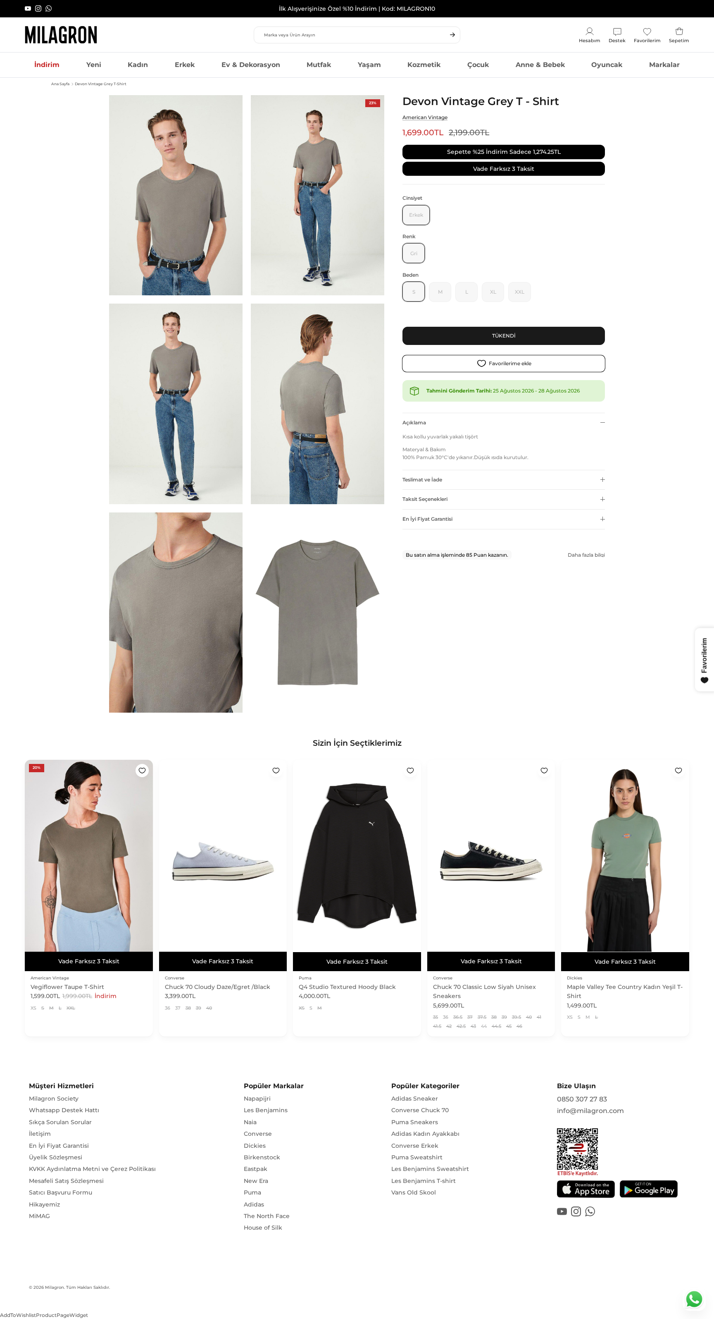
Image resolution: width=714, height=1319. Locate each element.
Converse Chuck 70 (420, 1110)
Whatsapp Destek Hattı (64, 1110)
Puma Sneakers (414, 1122)
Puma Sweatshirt (417, 1157)
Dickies (255, 1145)
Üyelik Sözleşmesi (55, 1157)
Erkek (185, 65)
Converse (258, 1133)
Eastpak (255, 1169)
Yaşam (369, 65)
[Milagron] (61, 35)
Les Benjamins (266, 1110)
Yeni (93, 65)
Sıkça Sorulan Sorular (60, 1122)
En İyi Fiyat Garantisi (427, 519)
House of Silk (263, 1227)
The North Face (267, 1216)
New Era (256, 1181)
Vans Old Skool (413, 1192)
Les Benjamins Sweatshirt (430, 1169)
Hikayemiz (44, 1204)
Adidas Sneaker (414, 1098)
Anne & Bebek (540, 65)
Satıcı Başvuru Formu (60, 1192)
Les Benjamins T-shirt (423, 1181)
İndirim (47, 65)
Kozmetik (423, 65)
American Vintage (424, 117)
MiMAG (39, 1216)
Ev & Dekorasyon (250, 65)
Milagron (54, 1287)
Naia (250, 1122)
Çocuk (478, 65)
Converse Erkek (414, 1145)
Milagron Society (54, 1098)
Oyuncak (606, 65)
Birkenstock (262, 1157)
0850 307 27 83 (582, 1099)
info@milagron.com (590, 1111)
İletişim (40, 1133)
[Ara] (452, 34)
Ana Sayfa (60, 83)
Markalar (664, 65)
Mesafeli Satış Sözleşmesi (66, 1181)
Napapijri (257, 1098)
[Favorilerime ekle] (142, 770)
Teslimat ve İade (422, 479)
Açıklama (414, 422)
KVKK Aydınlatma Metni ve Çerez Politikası (92, 1169)
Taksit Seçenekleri (424, 499)
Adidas (254, 1204)
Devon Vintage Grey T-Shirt (100, 83)
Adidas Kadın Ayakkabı (425, 1133)
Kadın (138, 65)
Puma (252, 1192)
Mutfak (319, 65)
